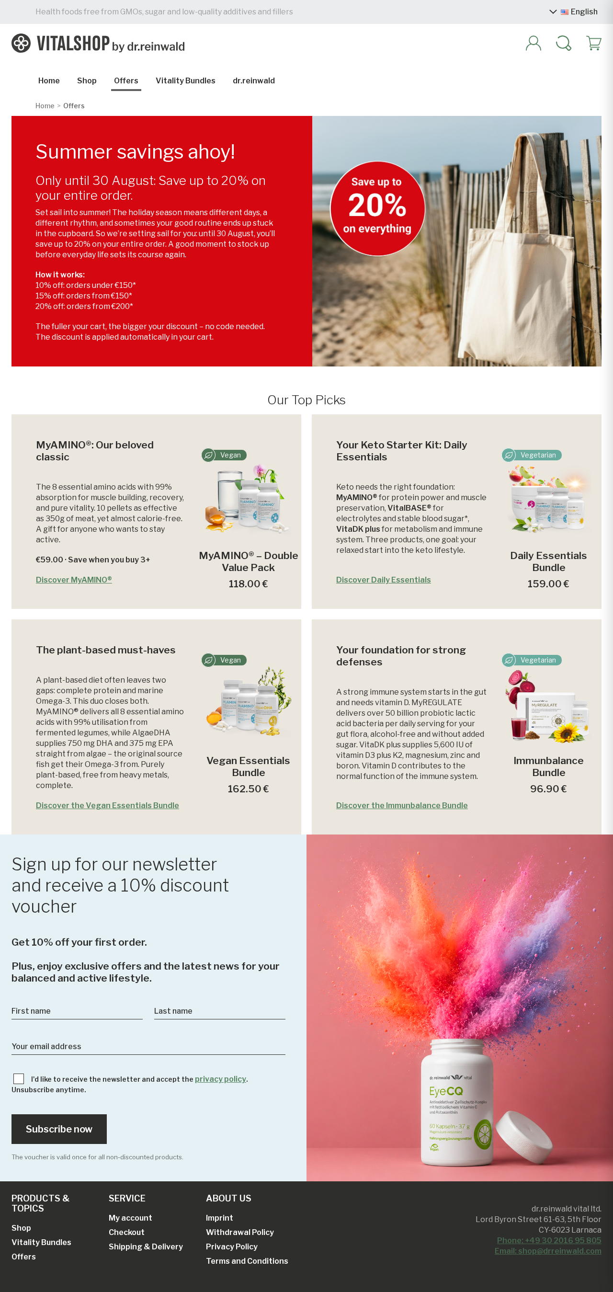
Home (49, 80)
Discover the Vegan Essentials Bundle (107, 805)
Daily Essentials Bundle (548, 561)
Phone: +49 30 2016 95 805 (549, 1240)
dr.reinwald (254, 80)
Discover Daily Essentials (383, 579)
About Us (228, 1198)
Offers (126, 80)
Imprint (219, 1218)
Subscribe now (59, 1129)
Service (127, 1198)
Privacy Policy (232, 1246)
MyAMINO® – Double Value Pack (248, 561)
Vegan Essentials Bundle (248, 766)
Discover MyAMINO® (74, 579)
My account (130, 1218)
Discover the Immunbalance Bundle (402, 805)
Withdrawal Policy (240, 1232)
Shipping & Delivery (146, 1246)
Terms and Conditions (247, 1261)
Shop (87, 80)
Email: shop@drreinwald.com (548, 1251)
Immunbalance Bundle (548, 766)
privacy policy (220, 1079)
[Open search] (559, 43)
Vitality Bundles (186, 80)
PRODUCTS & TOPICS (40, 1203)
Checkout (127, 1232)
